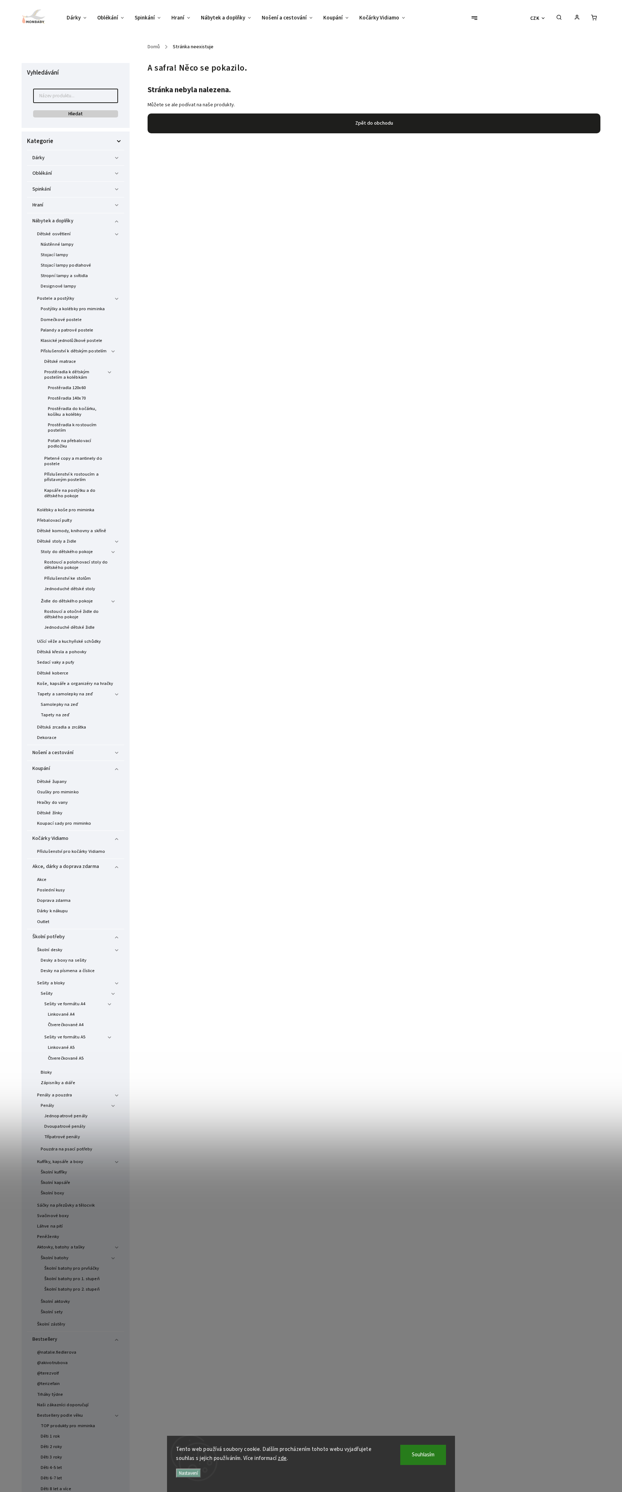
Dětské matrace (60, 361)
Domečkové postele (61, 319)
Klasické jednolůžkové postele (71, 340)
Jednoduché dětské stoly (69, 588)
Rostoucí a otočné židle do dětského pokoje (71, 614)
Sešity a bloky (51, 983)
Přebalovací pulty (54, 520)
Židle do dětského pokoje (67, 601)
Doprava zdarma (54, 900)
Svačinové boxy (53, 1215)
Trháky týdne (50, 1394)
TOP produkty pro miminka (68, 1425)
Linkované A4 (61, 1014)
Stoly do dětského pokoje (67, 551)
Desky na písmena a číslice (68, 970)
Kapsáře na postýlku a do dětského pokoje (69, 493)
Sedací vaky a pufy (55, 662)
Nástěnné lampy (57, 244)
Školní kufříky (54, 1172)
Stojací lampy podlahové (66, 265)
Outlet (43, 921)
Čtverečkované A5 (66, 1058)
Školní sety (52, 1312)
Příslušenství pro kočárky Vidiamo (71, 851)
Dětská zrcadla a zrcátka (61, 727)
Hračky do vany (52, 802)
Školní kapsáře (55, 1182)
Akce (41, 879)
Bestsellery (44, 1339)
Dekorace (47, 737)
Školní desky (49, 950)
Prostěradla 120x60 (67, 387)
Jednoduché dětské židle (69, 627)
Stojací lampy (54, 254)
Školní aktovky (55, 1301)
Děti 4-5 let (51, 1467)
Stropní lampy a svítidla (64, 275)
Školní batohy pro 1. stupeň (72, 1278)
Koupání (41, 768)
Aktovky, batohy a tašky (61, 1247)
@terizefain (48, 1383)
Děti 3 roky (51, 1457)
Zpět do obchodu (374, 123)
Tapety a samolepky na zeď (65, 694)
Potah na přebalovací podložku (69, 443)
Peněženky (48, 1236)
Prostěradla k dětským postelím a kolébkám (66, 374)
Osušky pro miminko (58, 792)
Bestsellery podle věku (60, 1415)
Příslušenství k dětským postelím (74, 351)
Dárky (38, 157)
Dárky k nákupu (52, 911)
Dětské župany (52, 781)
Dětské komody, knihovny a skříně (71, 530)
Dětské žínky (49, 813)
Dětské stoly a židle (56, 541)
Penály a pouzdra (54, 1095)
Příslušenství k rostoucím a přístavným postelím (71, 477)
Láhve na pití (50, 1226)
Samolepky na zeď (59, 704)
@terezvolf (48, 1373)
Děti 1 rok (50, 1436)
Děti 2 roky (51, 1446)
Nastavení (188, 1473)
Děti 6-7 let (51, 1478)
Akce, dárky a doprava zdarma (65, 866)
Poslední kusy (51, 890)
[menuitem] (79, 18)
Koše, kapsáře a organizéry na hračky (75, 683)
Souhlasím (423, 1454)
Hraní (38, 205)
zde (282, 1458)
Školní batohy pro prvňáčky (71, 1268)
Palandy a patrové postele (67, 330)
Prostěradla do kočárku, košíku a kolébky (72, 411)
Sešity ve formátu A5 (64, 1037)
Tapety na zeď (55, 715)
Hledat (75, 113)
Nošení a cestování (52, 752)
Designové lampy (58, 286)
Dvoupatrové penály (64, 1126)
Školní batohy (54, 1258)
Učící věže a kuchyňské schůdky (69, 641)
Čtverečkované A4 (66, 1024)
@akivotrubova (52, 1362)
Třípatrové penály (62, 1137)
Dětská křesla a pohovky (61, 652)
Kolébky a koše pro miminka (66, 510)
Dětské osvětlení (54, 234)
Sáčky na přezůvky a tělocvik (66, 1205)
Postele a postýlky (55, 298)
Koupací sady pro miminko (64, 823)
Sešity (47, 993)
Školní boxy (52, 1193)
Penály (47, 1105)
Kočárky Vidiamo (50, 838)
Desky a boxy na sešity (63, 960)
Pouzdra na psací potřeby (66, 1149)
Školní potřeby (48, 936)
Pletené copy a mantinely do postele (73, 461)
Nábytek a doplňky (52, 220)
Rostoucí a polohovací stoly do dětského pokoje (76, 565)
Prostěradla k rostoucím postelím (72, 427)
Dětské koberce (52, 673)
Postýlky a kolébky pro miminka (73, 309)
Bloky (46, 1072)
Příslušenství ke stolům (67, 578)
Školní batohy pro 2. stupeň (72, 1289)
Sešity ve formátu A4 (64, 1004)
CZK (535, 18)
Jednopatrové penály (65, 1116)
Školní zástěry (51, 1324)
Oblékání (42, 173)
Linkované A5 (61, 1047)
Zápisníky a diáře (58, 1082)
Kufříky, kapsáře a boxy (60, 1161)
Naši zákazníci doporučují (63, 1405)
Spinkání (41, 189)
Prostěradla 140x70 (67, 398)
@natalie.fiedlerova (56, 1352)
